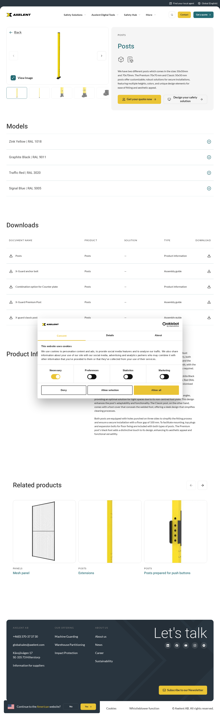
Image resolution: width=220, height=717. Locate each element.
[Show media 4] (84, 93)
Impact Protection (66, 653)
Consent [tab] (62, 335)
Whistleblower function (144, 708)
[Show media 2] (39, 93)
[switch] (91, 376)
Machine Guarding (66, 636)
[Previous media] (13, 55)
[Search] (172, 15)
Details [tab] (110, 335)
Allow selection (110, 390)
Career (99, 653)
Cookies (111, 708)
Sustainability (104, 661)
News (98, 644)
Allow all (156, 390)
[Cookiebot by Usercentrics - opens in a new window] (165, 324)
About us (100, 636)
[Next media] (101, 55)
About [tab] (158, 335)
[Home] (18, 15)
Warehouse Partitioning (70, 644)
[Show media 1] (16, 93)
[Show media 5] (107, 93)
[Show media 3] (62, 93)
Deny (64, 390)
